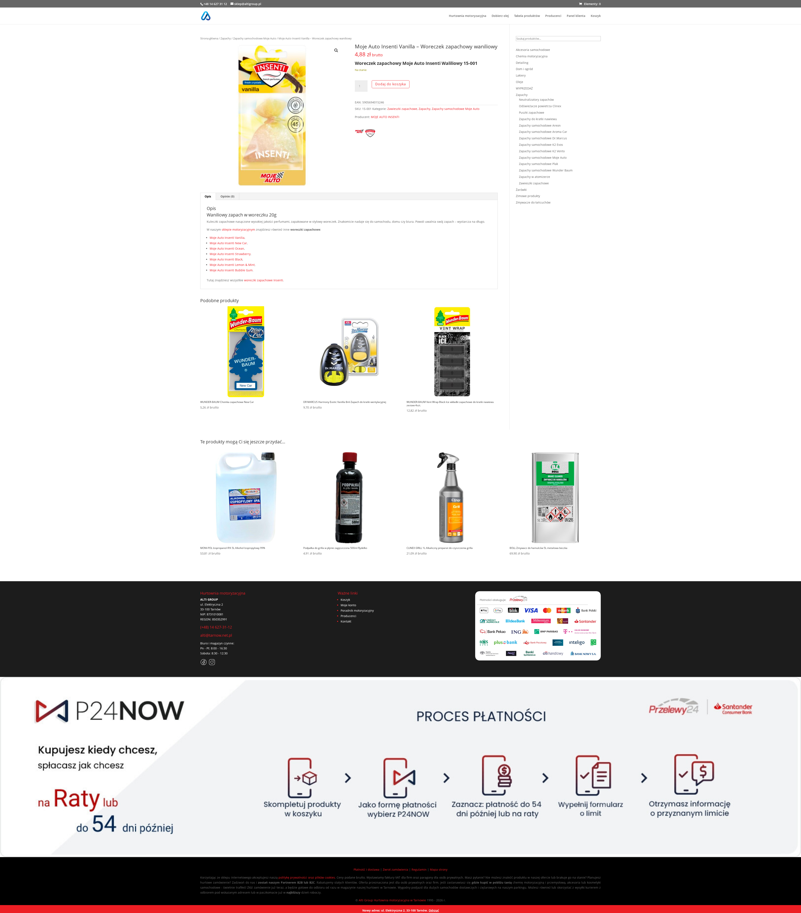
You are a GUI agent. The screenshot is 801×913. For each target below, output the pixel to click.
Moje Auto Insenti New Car (228, 243)
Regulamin (419, 870)
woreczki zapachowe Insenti (263, 280)
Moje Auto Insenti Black (226, 259)
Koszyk (596, 16)
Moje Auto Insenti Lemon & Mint (232, 265)
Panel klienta (576, 16)
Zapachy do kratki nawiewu (538, 119)
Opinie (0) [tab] (227, 196)
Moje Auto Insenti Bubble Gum (231, 270)
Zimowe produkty (528, 196)
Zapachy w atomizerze (534, 177)
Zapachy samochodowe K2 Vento (542, 151)
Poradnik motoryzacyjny (357, 610)
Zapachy (225, 38)
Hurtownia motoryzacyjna (467, 16)
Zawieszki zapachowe (402, 109)
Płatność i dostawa (366, 870)
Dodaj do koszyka (390, 84)
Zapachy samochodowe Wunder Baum (546, 170)
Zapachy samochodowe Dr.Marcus (543, 138)
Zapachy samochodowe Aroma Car (543, 132)
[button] (336, 50)
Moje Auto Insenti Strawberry (230, 254)
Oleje (519, 82)
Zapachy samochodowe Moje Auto (254, 38)
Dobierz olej (500, 16)
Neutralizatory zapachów (536, 100)
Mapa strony (438, 870)
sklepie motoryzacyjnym (238, 229)
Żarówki (521, 190)
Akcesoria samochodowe (533, 50)
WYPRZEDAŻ (524, 88)
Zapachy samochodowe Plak (538, 164)
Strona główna (209, 38)
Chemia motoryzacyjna (532, 56)
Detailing (522, 63)
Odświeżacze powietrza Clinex (540, 106)
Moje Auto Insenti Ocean (227, 248)
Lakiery (521, 75)
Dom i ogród (524, 69)
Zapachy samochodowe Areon (540, 125)
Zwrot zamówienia (395, 870)
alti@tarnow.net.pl (216, 635)
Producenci (553, 16)
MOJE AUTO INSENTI (385, 117)
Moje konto (348, 605)
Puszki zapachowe (531, 112)
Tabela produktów (527, 16)
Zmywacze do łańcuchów (533, 202)
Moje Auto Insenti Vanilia (227, 238)
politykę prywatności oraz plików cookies (306, 877)
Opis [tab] (208, 196)
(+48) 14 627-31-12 (216, 627)
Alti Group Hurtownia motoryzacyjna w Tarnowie (392, 900)
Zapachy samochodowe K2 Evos (541, 145)
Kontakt (346, 621)
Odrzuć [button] (434, 910)
